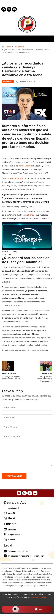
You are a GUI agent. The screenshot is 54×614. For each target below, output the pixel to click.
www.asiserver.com (39, 597)
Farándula (19, 47)
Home (8, 47)
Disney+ (32, 215)
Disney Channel (25, 166)
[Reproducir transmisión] (15, 609)
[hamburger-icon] (50, 39)
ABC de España (17, 178)
